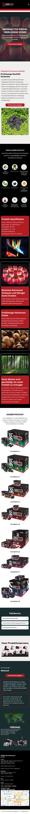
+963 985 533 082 (9, 784)
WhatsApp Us (17, 768)
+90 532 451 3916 (9, 768)
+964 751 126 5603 (9, 780)
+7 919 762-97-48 (9, 776)
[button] (28, 4)
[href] (15, 798)
